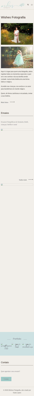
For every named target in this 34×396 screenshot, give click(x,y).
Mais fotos (4, 102)
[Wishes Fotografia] (12, 4)
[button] (6, 379)
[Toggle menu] (32, 4)
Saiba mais (23, 180)
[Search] (28, 5)
